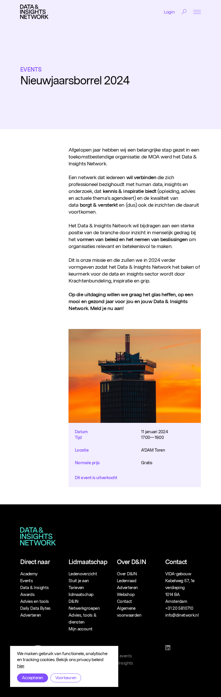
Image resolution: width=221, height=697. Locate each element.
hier (20, 666)
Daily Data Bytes (35, 608)
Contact (124, 601)
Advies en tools (34, 601)
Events (30, 69)
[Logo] (34, 12)
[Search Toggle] (184, 11)
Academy (28, 573)
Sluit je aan (78, 580)
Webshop (125, 594)
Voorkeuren (66, 677)
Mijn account (80, 629)
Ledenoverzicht (82, 573)
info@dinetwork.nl (182, 615)
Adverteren (30, 615)
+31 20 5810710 (179, 608)
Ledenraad (126, 580)
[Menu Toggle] (197, 12)
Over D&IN (127, 573)
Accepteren (32, 677)
